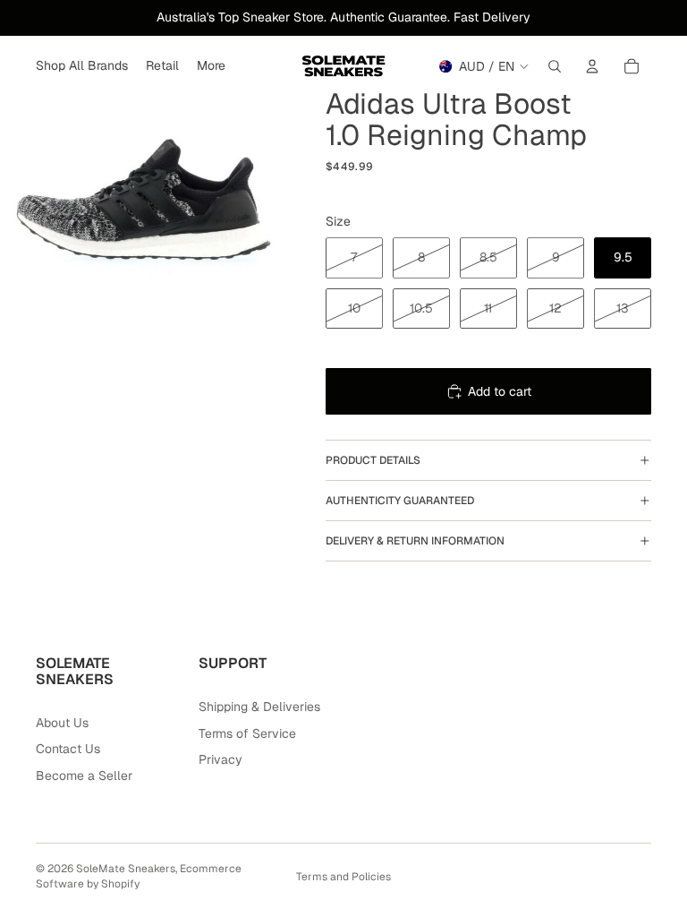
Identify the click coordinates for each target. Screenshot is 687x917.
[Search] (554, 66)
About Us (62, 723)
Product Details (373, 460)
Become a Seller (84, 775)
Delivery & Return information (415, 541)
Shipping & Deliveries (259, 706)
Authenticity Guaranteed (400, 500)
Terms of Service (247, 733)
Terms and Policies (343, 877)
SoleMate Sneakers (125, 868)
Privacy (220, 759)
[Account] (592, 66)
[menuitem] (211, 66)
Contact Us (68, 749)
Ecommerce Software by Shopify (139, 876)
